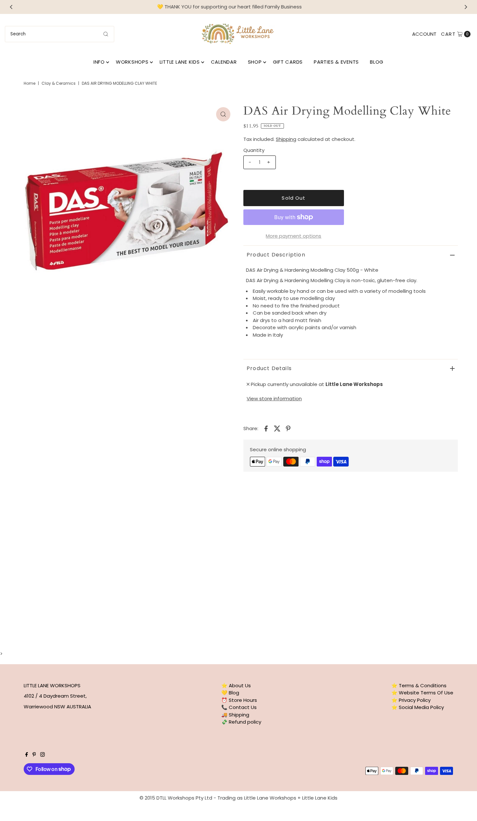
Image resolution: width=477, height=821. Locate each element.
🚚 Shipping (235, 714)
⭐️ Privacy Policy (411, 700)
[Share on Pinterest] (288, 428)
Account (424, 34)
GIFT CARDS (288, 61)
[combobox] (60, 34)
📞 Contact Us (239, 707)
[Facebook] (26, 755)
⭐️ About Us (236, 685)
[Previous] (11, 7)
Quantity (253, 150)
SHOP (255, 61)
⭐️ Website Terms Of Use (422, 692)
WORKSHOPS (132, 61)
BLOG (377, 61)
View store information (274, 398)
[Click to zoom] (223, 114)
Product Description (276, 254)
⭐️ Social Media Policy (417, 707)
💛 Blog (230, 692)
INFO (99, 61)
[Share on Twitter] (277, 428)
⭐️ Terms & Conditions (418, 685)
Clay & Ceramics (59, 83)
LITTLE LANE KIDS (180, 61)
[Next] (465, 7)
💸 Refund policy (241, 721)
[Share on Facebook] (266, 428)
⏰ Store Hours (239, 700)
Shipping (286, 139)
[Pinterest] (34, 755)
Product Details (269, 368)
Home (29, 83)
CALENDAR (224, 61)
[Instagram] (42, 755)
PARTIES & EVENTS (336, 61)
